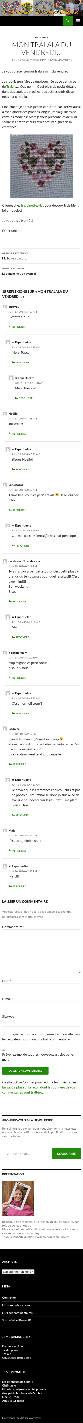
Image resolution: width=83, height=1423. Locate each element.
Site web (8, 1016)
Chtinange (9, 1385)
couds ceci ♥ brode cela (24, 561)
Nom (6, 981)
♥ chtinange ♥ (18, 652)
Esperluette (38, 60)
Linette (32, 205)
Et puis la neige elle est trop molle (24, 1389)
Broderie (41, 37)
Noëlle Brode (11, 1397)
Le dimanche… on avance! (19, 271)
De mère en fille (12, 1346)
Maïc (12, 830)
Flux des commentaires (17, 1312)
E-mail (7, 999)
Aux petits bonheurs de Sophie (22, 1393)
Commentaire (13, 927)
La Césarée (16, 484)
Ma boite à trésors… (15, 256)
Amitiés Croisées (13, 1400)
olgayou (14, 306)
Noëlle (13, 413)
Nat (41, 205)
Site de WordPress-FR (16, 1320)
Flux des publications (16, 1305)
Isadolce (14, 729)
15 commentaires (60, 60)
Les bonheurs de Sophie (17, 1381)
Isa (23, 205)
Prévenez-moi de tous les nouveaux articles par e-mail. (38, 1056)
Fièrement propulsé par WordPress (21, 1417)
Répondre (19, 326)
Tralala (11, 86)
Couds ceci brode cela (16, 1357)
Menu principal (78, 21)
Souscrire (66, 1154)
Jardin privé (10, 1350)
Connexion (9, 1297)
